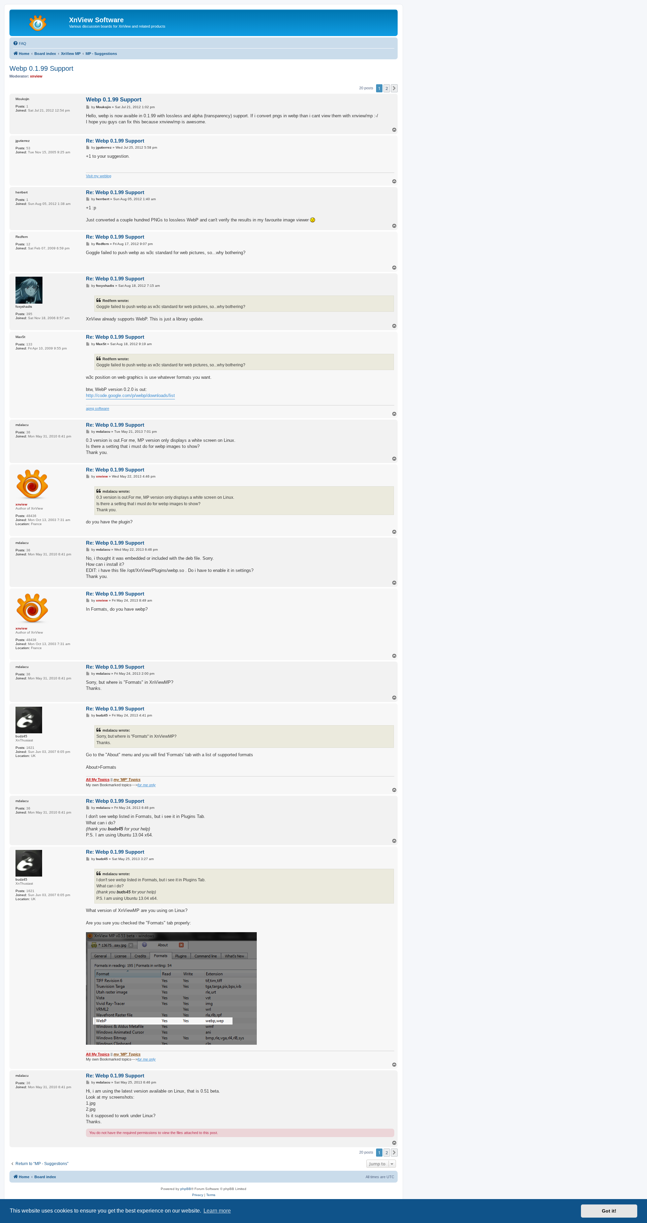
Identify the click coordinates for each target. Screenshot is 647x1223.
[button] (394, 88)
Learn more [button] (217, 1211)
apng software (97, 408)
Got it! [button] (609, 1211)
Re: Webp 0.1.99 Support (115, 141)
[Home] (40, 22)
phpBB (185, 1189)
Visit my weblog (98, 176)
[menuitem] (19, 43)
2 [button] (387, 88)
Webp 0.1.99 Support (41, 68)
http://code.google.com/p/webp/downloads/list (130, 395)
